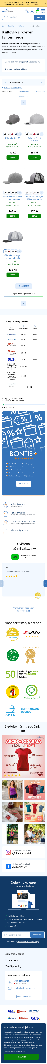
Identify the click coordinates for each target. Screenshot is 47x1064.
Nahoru (24, 286)
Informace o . (23, 941)
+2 (41, 193)
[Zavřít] (45, 3)
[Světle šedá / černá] (5, 251)
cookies (23, 1040)
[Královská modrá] (16, 134)
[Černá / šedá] (5, 193)
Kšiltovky (21, 26)
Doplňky (11, 26)
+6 (41, 134)
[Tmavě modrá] (37, 134)
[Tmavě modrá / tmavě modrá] (16, 193)
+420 (21, 981)
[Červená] (12, 134)
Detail (12, 157)
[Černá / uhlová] (16, 251)
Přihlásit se (37, 935)
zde (23, 1051)
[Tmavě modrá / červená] (8, 193)
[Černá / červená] (34, 193)
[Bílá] (8, 134)
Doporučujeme (7, 91)
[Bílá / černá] (30, 193)
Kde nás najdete (24, 996)
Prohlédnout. (35, 4)
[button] (45, 583)
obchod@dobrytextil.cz (24, 988)
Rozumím (21, 1057)
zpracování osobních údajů (28, 941)
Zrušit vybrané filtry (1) (13, 87)
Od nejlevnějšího (23, 91)
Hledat (39, 17)
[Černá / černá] (12, 193)
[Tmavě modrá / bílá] (37, 193)
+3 (20, 134)
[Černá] (5, 134)
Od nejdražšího (40, 91)
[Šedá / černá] (27, 193)
